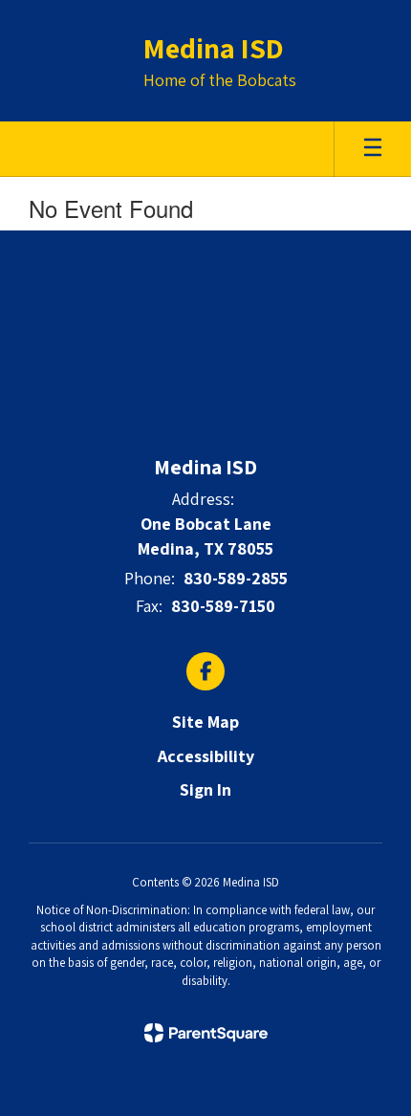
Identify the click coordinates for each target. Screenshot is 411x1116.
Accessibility (206, 756)
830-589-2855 (236, 578)
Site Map (205, 722)
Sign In (205, 789)
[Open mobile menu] (373, 149)
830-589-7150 (223, 606)
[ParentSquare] (206, 1032)
